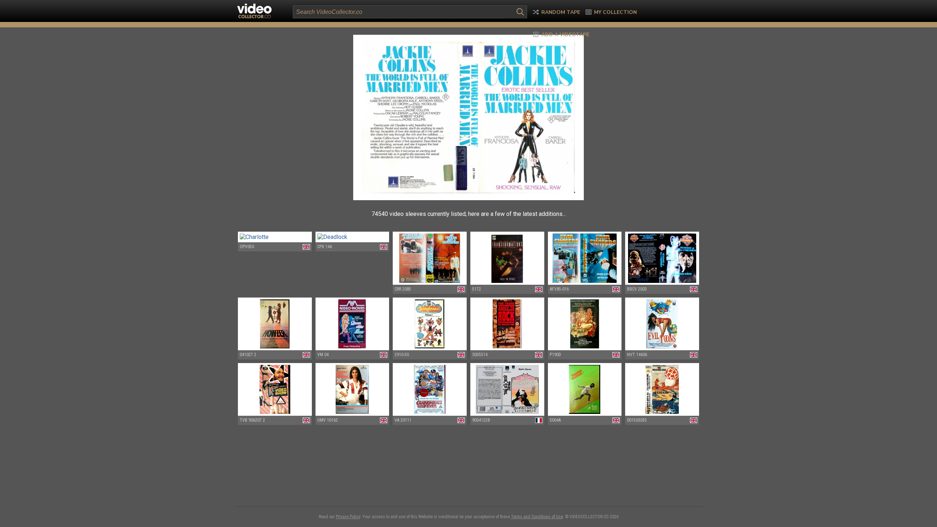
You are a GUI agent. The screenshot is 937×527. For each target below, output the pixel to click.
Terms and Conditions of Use (537, 516)
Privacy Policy (348, 516)
